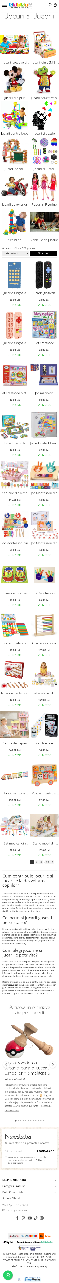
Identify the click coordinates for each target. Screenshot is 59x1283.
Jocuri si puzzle (44, 133)
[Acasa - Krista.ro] (21, 5)
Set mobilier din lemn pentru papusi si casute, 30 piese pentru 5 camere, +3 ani (44, 693)
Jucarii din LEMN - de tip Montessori (44, 62)
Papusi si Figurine (44, 204)
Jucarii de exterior (14, 204)
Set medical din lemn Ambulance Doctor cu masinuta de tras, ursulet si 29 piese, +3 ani (14, 843)
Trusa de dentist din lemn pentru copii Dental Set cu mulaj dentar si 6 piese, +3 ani (15, 693)
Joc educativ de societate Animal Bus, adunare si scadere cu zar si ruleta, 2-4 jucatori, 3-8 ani (14, 443)
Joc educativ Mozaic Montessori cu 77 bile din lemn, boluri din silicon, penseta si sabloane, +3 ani (44, 443)
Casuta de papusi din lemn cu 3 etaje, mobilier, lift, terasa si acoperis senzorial (15, 743)
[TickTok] (35, 1218)
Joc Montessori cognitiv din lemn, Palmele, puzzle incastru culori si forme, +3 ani (44, 593)
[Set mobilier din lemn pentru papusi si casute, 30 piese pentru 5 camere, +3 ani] (44, 675)
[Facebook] (17, 1218)
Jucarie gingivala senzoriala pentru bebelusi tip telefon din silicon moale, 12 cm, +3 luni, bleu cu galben (14, 293)
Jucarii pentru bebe (14, 133)
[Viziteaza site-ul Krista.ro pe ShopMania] (32, 1279)
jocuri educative (16, 984)
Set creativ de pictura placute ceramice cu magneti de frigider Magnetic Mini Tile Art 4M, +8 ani (44, 343)
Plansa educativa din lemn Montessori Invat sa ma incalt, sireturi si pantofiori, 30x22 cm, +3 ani (15, 593)
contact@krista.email (16, 1210)
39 (47, 861)
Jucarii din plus (14, 98)
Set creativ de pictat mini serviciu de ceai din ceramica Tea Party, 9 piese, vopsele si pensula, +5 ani (15, 393)
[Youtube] (29, 1218)
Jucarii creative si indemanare (15, 62)
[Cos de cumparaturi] (55, 5)
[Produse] (5, 6)
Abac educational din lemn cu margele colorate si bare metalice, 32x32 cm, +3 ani (44, 643)
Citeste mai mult (12, 1110)
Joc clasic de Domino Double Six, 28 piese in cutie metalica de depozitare (44, 743)
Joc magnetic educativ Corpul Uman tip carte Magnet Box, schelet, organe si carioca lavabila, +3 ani (44, 393)
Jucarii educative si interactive (44, 98)
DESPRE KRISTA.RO (14, 1180)
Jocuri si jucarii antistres (44, 169)
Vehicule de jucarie (44, 240)
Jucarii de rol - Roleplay (15, 169)
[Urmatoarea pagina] (52, 862)
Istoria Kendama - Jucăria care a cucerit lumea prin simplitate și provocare (28, 1070)
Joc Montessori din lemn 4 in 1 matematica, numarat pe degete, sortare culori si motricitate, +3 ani (15, 543)
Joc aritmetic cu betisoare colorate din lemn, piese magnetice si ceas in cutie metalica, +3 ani (14, 643)
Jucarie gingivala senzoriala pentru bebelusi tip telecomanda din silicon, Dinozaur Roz (14, 343)
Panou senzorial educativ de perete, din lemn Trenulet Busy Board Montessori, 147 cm (15, 793)
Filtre (44, 253)
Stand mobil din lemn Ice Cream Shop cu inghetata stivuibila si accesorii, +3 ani (44, 843)
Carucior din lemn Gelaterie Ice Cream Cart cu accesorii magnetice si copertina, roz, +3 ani (15, 493)
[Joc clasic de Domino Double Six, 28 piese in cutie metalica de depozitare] (44, 725)
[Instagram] (42, 1218)
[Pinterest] (23, 1218)
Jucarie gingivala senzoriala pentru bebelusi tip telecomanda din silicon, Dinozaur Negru (44, 293)
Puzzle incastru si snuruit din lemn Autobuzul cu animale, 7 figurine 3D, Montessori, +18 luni (44, 793)
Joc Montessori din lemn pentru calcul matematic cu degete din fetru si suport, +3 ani (44, 493)
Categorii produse (13, 1186)
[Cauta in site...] (50, 5)
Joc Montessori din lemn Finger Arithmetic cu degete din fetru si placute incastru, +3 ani (44, 543)
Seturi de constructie (15, 240)
